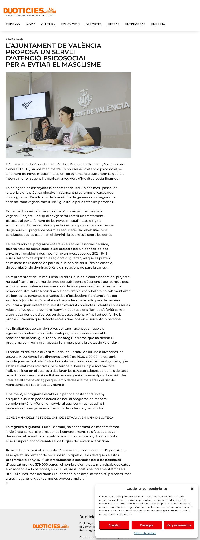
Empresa (158, 24)
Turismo (13, 24)
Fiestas (113, 24)
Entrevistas (135, 24)
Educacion (70, 24)
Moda (30, 24)
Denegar (146, 525)
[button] (192, 489)
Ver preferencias (179, 525)
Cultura (48, 24)
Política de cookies (145, 533)
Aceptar (114, 525)
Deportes (94, 24)
